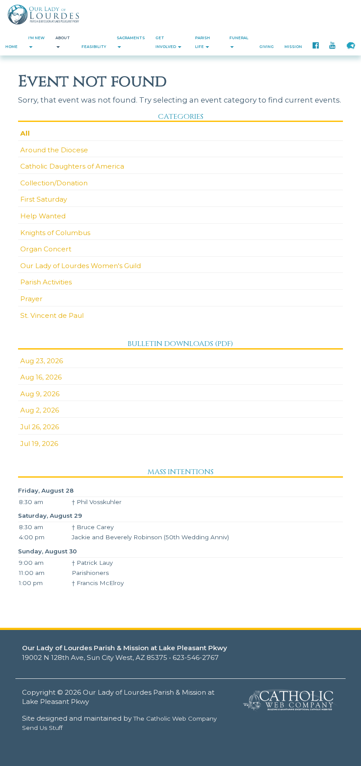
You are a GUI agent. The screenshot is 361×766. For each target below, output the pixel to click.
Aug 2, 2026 (39, 410)
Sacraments (131, 38)
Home (11, 46)
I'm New (36, 38)
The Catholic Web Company (175, 718)
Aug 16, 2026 (41, 377)
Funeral (238, 38)
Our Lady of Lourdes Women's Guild (80, 265)
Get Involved (166, 42)
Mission (293, 46)
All (25, 133)
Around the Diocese (54, 150)
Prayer (31, 299)
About (62, 38)
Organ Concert (45, 249)
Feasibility (93, 46)
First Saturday (43, 199)
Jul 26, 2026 (39, 427)
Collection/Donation (54, 183)
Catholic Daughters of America (72, 166)
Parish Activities (46, 282)
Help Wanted (43, 216)
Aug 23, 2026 (41, 361)
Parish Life (202, 42)
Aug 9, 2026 (39, 394)
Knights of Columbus (55, 232)
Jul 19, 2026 (39, 443)
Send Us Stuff (42, 727)
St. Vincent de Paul (52, 315)
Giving (266, 46)
